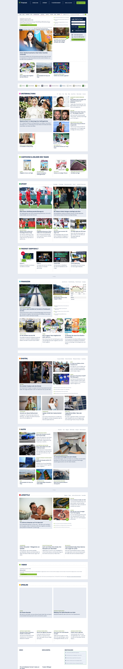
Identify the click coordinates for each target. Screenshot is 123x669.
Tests (64, 429)
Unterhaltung (28, 93)
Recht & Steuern (78, 281)
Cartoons (84, 93)
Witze (69, 93)
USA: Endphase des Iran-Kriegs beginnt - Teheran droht (74, 655)
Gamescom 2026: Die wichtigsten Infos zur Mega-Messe (62, 389)
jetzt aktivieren (24, 25)
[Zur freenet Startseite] (23, 3)
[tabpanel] (35, 44)
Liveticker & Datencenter (81, 184)
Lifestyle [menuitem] (42, 14)
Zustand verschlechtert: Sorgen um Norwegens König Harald (75, 663)
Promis (60, 93)
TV (57, 93)
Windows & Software (76, 358)
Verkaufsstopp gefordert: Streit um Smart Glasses (61, 391)
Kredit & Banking (71, 281)
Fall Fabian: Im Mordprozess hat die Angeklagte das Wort (74, 660)
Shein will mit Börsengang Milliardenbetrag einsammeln (60, 314)
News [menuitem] (20, 14)
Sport (24, 184)
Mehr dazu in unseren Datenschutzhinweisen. (41, 28)
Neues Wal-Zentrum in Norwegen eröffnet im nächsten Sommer (63, 525)
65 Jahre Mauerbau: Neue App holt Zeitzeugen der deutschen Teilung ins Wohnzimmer (66, 393)
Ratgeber (66, 495)
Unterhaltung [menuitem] (36, 14)
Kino (63, 93)
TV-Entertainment (56, 2)
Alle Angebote (81, 2)
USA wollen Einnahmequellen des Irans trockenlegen (62, 17)
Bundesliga (55, 184)
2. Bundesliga (61, 184)
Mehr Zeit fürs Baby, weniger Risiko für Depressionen (74, 657)
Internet (45, 2)
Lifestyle (25, 495)
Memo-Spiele (79, 93)
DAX (72, 295)
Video (66, 93)
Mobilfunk (35, 2)
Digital (24, 358)
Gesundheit (84, 495)
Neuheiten (60, 429)
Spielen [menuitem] (51, 14)
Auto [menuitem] (31, 14)
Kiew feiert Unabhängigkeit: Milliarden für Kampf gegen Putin (61, 22)
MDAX (72, 297)
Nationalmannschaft (68, 184)
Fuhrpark (77, 429)
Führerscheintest (83, 429)
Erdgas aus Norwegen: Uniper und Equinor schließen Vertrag (62, 311)
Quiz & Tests (73, 93)
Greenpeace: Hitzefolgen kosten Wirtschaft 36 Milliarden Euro (61, 309)
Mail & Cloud (68, 2)
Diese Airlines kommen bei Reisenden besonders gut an (62, 527)
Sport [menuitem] (23, 14)
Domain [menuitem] (58, 14)
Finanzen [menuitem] (27, 14)
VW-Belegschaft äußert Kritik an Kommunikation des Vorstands (62, 306)
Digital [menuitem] (47, 14)
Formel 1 (74, 184)
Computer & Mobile (60, 358)
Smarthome (84, 358)
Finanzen (25, 281)
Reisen (70, 495)
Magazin (67, 429)
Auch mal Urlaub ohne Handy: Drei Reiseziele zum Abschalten (63, 523)
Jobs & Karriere (64, 281)
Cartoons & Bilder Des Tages (35, 157)
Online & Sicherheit (68, 358)
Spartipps (84, 281)
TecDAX (72, 299)
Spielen (24, 585)
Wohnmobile (72, 429)
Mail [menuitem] (55, 14)
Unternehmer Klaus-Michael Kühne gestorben (73, 652)
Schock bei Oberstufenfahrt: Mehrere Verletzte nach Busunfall (62, 20)
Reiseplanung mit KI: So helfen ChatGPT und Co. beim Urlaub (63, 387)
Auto (23, 429)
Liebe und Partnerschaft (76, 495)
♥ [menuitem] (61, 14)
